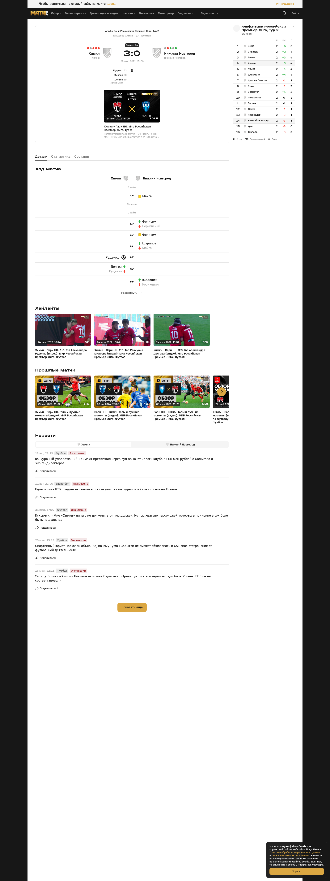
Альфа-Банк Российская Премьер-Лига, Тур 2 (132, 31)
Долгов (116, 267)
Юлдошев (150, 280)
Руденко (112, 257)
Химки (94, 53)
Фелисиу (149, 222)
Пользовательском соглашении (290, 855)
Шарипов (149, 243)
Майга (147, 196)
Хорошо (296, 871)
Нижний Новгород (179, 53)
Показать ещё (132, 607)
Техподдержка (287, 4)
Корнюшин (150, 284)
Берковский (151, 226)
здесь (111, 4)
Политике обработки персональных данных (295, 852)
